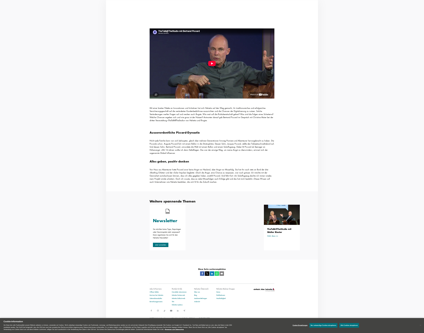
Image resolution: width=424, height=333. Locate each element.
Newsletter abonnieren (179, 292)
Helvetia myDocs (177, 305)
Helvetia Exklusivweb (178, 298)
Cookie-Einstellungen (300, 325)
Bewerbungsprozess (156, 301)
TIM (173, 301)
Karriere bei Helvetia (156, 295)
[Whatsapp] (217, 273)
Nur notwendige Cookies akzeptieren (323, 325)
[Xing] (184, 312)
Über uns (197, 292)
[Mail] (222, 273)
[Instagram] (158, 312)
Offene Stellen (154, 292)
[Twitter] (207, 273)
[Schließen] (420, 325)
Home (218, 292)
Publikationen (220, 295)
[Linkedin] (177, 312)
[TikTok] (164, 312)
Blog (195, 295)
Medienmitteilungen (200, 298)
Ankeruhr (197, 301)
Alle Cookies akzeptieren (349, 325)
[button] (160, 245)
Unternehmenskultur (156, 298)
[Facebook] (202, 273)
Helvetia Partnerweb (178, 295)
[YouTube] (171, 312)
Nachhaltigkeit (221, 298)
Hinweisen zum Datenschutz (174, 329)
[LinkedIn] (212, 273)
